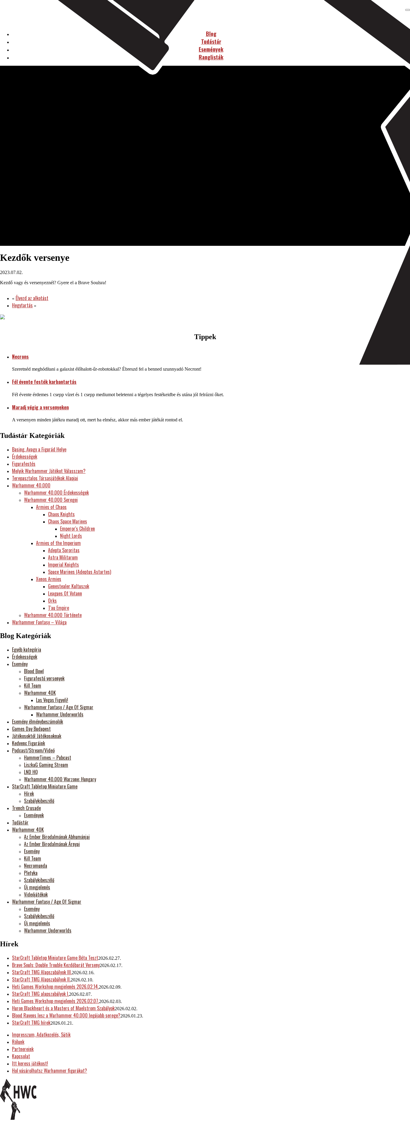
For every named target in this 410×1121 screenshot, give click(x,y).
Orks (52, 600)
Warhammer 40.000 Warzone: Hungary (60, 779)
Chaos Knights (61, 514)
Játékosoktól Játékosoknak (36, 736)
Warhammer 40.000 (31, 485)
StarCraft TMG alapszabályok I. (40, 993)
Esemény (20, 663)
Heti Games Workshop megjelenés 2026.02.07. (55, 1001)
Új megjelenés (37, 887)
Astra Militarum (63, 557)
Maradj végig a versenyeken (40, 407)
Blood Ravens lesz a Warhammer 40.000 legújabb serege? (66, 1015)
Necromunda (35, 865)
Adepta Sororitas (64, 550)
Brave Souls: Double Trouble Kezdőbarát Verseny (56, 965)
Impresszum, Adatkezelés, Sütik (41, 1034)
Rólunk (18, 1041)
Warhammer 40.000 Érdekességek (56, 492)
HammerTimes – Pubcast (47, 757)
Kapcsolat (21, 1056)
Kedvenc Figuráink (28, 743)
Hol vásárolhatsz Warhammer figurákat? (49, 1070)
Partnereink (23, 1049)
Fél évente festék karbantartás (44, 381)
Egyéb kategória (26, 649)
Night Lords (71, 535)
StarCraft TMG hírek (31, 1022)
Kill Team (32, 685)
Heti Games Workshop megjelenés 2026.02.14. (55, 986)
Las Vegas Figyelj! (52, 700)
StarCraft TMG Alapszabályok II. (41, 979)
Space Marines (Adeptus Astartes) (79, 571)
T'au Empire (58, 607)
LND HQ (31, 772)
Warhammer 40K (40, 692)
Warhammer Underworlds (59, 714)
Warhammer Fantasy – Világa (39, 622)
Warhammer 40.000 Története (53, 615)
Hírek (29, 793)
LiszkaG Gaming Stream (46, 764)
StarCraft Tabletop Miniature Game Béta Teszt (55, 957)
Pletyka (31, 872)
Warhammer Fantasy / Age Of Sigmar (58, 707)
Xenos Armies (48, 579)
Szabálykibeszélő (39, 800)
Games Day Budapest (31, 728)
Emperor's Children (77, 528)
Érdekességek (24, 456)
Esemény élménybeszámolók (37, 721)
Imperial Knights (63, 564)
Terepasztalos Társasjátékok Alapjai (45, 478)
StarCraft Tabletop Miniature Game (44, 786)
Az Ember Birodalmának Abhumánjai (57, 836)
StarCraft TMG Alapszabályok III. (42, 972)
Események (34, 815)
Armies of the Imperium (58, 543)
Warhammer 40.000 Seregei (51, 499)
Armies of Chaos (51, 507)
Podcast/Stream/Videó (33, 750)
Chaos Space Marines (67, 521)
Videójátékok (36, 894)
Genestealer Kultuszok (68, 586)
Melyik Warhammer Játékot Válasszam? (49, 471)
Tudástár (20, 822)
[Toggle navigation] (407, 10)
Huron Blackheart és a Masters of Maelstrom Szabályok (63, 1008)
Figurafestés (23, 463)
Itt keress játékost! (30, 1063)
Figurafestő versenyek (44, 678)
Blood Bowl (34, 671)
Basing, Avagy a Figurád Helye (39, 449)
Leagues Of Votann (65, 593)
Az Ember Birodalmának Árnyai (52, 844)
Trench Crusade (26, 808)
